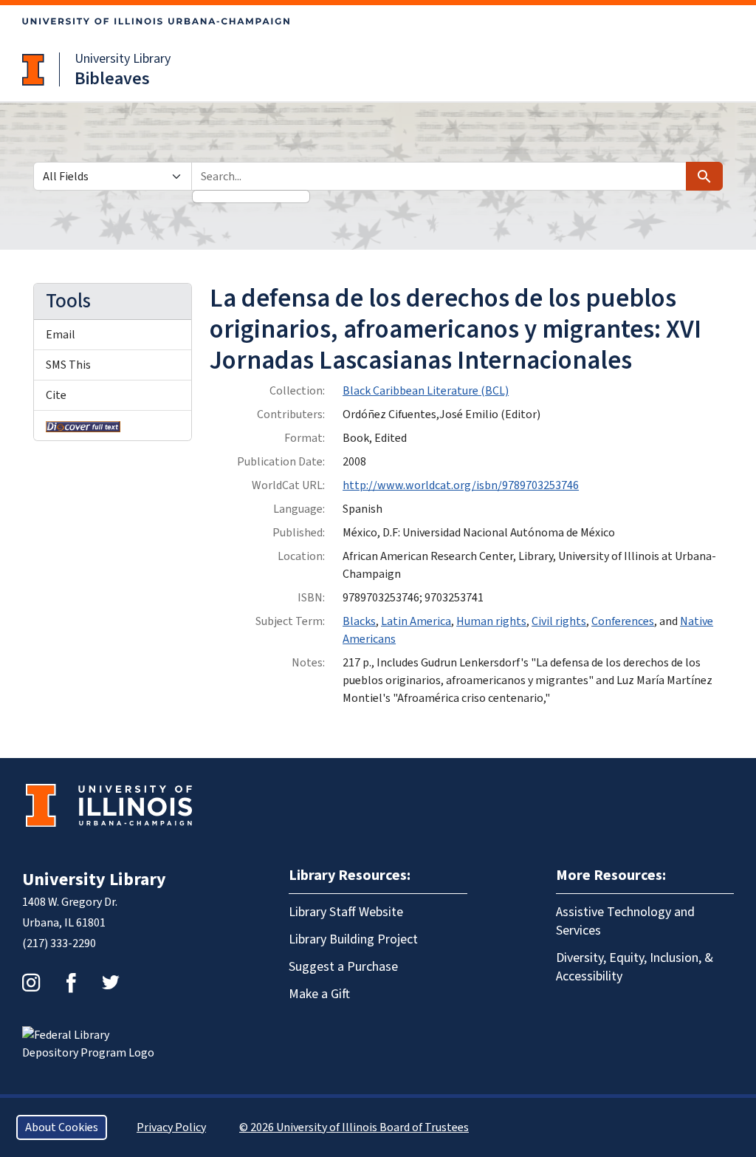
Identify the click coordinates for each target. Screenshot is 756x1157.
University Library (123, 59)
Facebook (71, 982)
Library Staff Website (346, 912)
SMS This (68, 365)
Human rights (491, 621)
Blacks (359, 621)
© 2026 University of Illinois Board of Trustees (354, 1127)
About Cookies (61, 1127)
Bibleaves (112, 79)
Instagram (31, 982)
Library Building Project (353, 939)
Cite (56, 395)
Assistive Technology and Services (625, 921)
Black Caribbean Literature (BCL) (426, 391)
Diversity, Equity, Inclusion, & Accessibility (634, 967)
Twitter (110, 982)
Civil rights (559, 621)
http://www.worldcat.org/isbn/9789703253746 (461, 485)
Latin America (416, 621)
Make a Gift (319, 994)
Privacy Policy (171, 1127)
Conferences (622, 621)
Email (60, 335)
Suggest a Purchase (343, 967)
